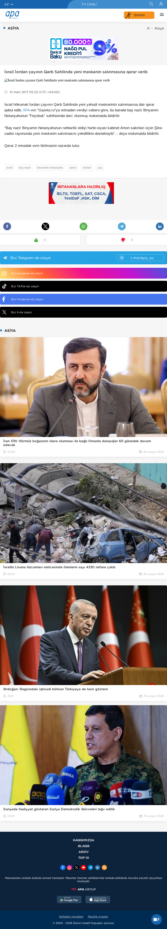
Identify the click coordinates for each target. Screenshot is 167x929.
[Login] (161, 4)
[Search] (151, 4)
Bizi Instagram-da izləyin (27, 273)
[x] (76, 868)
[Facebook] (62, 868)
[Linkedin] (97, 868)
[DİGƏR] (161, 15)
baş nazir (25, 167)
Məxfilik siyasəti (98, 916)
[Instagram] (69, 868)
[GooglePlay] (69, 900)
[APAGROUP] (83, 889)
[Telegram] (90, 868)
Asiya (159, 28)
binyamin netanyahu (50, 167)
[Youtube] (83, 868)
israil (9, 167)
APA (26, 110)
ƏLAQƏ (83, 846)
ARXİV (83, 852)
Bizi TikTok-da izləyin (25, 286)
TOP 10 (83, 857)
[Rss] (104, 868)
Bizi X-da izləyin (21, 312)
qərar (72, 167)
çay (100, 167)
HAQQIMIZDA (83, 840)
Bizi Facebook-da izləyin (27, 299)
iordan (87, 167)
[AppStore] (97, 900)
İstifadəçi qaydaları (71, 916)
